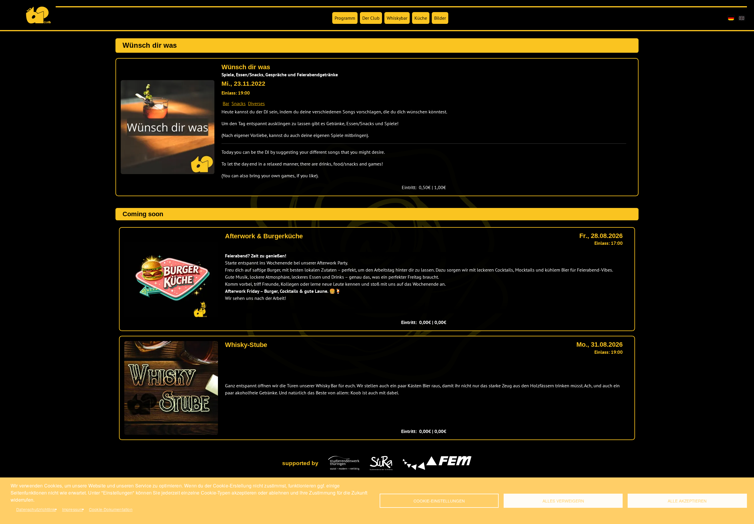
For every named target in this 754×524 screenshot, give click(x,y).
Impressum (72, 509)
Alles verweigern (563, 501)
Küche (420, 18)
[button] (167, 127)
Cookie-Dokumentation (111, 509)
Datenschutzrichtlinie (36, 509)
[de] (731, 18)
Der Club (371, 18)
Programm (345, 18)
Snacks (239, 103)
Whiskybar (397, 18)
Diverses (256, 103)
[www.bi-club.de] (38, 15)
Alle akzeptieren (687, 501)
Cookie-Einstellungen (439, 501)
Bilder (440, 18)
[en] (742, 18)
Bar (226, 103)
